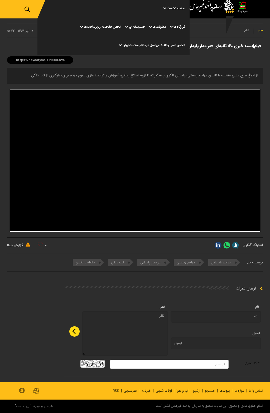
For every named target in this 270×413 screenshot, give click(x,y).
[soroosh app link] (22, 390)
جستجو (210, 391)
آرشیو (196, 391)
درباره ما (239, 391)
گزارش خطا (15, 245)
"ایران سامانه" (23, 406)
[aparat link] (36, 391)
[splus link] (235, 245)
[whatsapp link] (226, 245)
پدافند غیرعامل (221, 263)
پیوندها (225, 391)
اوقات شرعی (164, 391)
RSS (116, 391)
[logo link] (213, 27)
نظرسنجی (130, 391)
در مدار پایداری (150, 263)
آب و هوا (182, 391)
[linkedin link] (218, 245)
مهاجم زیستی (186, 263)
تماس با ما (256, 391)
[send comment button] (74, 331)
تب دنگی (118, 263)
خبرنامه (146, 391)
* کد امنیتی (251, 363)
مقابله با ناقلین (86, 263)
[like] (40, 244)
